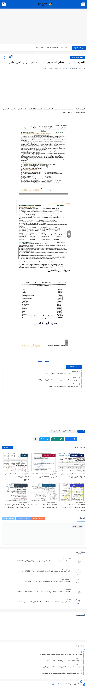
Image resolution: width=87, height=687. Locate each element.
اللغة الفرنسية (55, 431)
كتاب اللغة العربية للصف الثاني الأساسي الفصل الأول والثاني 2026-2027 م (46, 571)
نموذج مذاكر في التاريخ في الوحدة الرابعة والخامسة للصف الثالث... (16, 506)
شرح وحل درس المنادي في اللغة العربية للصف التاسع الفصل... (61, 654)
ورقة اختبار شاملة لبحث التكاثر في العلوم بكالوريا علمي (44, 506)
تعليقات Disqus (9, 518)
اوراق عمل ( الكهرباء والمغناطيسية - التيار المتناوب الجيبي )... (73, 507)
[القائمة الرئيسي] (83, 4)
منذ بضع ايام (65, 569)
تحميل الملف (43, 361)
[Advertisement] (43, 27)
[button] (71, 439)
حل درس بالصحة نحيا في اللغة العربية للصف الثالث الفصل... (62, 673)
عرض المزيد (7, 447)
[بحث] (4, 4)
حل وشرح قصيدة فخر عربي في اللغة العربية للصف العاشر (63, 661)
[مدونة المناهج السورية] (44, 4)
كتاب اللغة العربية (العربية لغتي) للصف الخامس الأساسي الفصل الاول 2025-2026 (43, 592)
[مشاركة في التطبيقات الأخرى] (35, 439)
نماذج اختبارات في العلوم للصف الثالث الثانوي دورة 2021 (62, 374)
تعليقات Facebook (23, 518)
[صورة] (78, 562)
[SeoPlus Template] (84, 684)
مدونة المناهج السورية (58, 684)
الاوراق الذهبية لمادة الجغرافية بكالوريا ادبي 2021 (64, 386)
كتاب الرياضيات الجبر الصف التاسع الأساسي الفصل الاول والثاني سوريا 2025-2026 (44, 602)
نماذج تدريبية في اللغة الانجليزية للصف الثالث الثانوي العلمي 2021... (58, 380)
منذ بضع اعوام (74, 371)
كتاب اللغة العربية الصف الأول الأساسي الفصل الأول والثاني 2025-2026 (47, 581)
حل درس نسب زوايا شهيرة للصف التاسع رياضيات (51, 48)
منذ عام (67, 589)
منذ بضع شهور (79, 471)
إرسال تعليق (77, 527)
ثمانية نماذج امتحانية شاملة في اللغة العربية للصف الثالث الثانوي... (17, 477)
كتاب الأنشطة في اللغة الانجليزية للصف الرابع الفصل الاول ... (61, 667)
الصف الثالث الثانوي (77, 57)
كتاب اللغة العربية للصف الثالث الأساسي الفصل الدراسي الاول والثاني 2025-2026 (44, 561)
